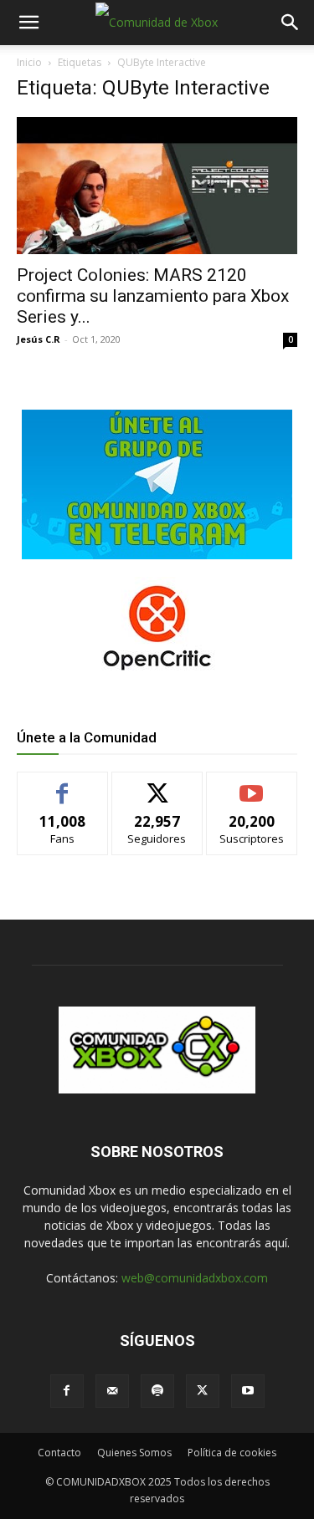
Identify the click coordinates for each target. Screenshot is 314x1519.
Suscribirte (251, 784)
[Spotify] (157, 1391)
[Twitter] (202, 1391)
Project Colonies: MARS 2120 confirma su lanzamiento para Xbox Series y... (153, 296)
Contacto (59, 1452)
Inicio (29, 62)
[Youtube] (248, 1391)
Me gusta (62, 784)
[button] (28, 22)
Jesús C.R (38, 339)
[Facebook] (67, 1391)
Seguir (157, 784)
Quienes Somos (134, 1452)
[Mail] (112, 1391)
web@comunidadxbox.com (194, 1278)
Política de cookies (232, 1452)
